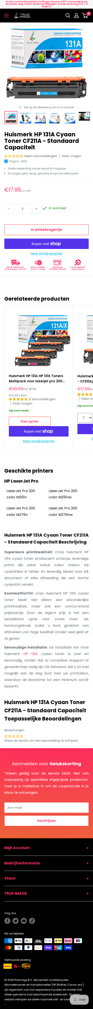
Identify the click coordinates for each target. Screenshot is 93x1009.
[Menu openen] (6, 15)
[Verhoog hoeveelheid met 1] (36, 208)
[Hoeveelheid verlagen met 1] (9, 208)
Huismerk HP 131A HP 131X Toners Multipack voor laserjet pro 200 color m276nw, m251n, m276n (36, 379)
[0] (85, 15)
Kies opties (29, 421)
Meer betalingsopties (46, 253)
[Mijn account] (76, 15)
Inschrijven (46, 820)
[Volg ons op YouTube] (24, 921)
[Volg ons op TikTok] (32, 921)
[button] (14, 156)
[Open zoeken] (68, 15)
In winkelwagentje (46, 229)
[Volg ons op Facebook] (7, 921)
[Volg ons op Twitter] (16, 921)
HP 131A (30, 653)
